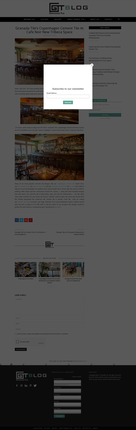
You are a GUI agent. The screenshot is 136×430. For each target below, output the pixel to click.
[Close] (91, 65)
